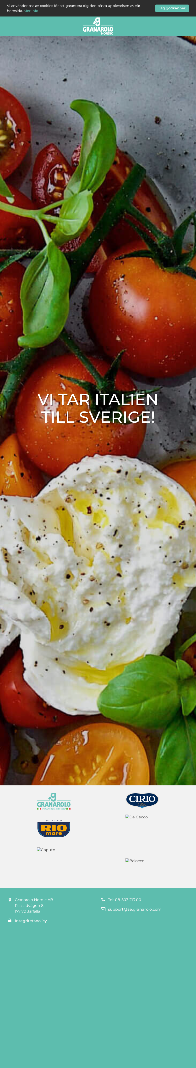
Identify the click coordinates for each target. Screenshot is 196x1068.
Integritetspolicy (31, 921)
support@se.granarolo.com (134, 909)
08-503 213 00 (128, 900)
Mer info (31, 11)
